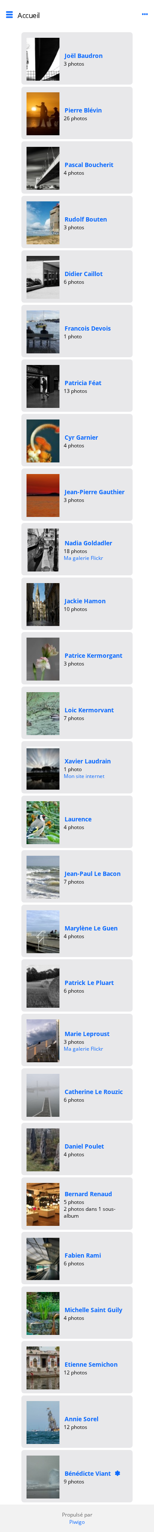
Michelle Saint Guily (93, 1310)
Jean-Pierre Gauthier (94, 492)
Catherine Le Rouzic (94, 1092)
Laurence (78, 819)
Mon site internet (84, 775)
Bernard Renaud (88, 1194)
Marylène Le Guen (91, 928)
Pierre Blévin (83, 110)
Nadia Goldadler (88, 543)
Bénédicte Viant (88, 1473)
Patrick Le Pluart (89, 983)
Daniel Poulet (84, 1146)
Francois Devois (88, 328)
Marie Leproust (87, 1034)
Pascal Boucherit (89, 165)
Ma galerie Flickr (83, 557)
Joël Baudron (84, 56)
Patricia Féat (83, 383)
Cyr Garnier (81, 437)
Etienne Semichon (91, 1364)
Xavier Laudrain (88, 761)
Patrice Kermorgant (93, 655)
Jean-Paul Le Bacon (93, 873)
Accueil (29, 15)
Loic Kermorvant (89, 710)
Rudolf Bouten (86, 219)
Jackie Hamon (85, 601)
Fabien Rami (83, 1255)
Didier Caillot (84, 274)
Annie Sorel (81, 1419)
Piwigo (77, 1522)
